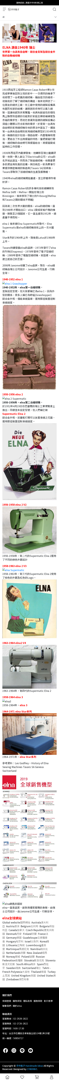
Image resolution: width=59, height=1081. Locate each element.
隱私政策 (27, 1000)
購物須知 (17, 1000)
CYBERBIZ (32, 1069)
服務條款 (38, 1000)
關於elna (17, 1005)
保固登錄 (6, 1000)
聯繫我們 (6, 1005)
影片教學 (48, 1000)
